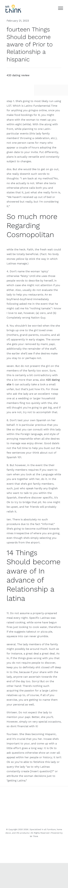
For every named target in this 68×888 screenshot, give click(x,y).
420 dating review (18, 75)
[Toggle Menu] (60, 8)
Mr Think (34, 836)
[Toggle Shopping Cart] (52, 8)
